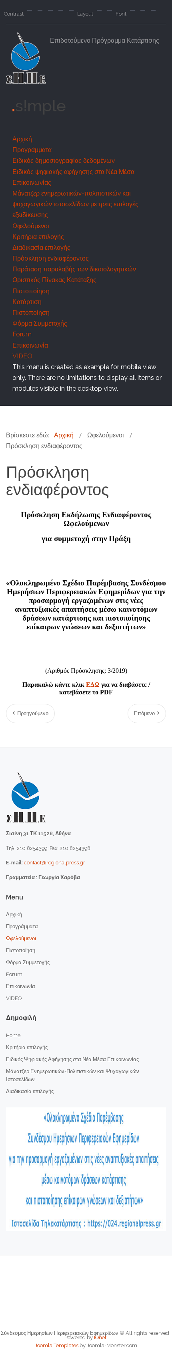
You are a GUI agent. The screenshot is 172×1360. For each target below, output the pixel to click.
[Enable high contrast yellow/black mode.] (71, 10)
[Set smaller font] (132, 10)
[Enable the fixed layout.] (99, 10)
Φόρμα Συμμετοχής (39, 323)
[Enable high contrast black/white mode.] (50, 10)
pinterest (100, 124)
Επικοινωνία (30, 345)
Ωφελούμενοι (30, 226)
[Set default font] (142, 10)
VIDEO (22, 356)
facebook (56, 124)
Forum (22, 334)
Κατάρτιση (27, 302)
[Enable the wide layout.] (109, 10)
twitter (78, 124)
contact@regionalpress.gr (54, 863)
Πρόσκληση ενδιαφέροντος (50, 258)
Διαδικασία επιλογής (41, 247)
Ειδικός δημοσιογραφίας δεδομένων (63, 160)
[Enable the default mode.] (29, 10)
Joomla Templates (56, 1345)
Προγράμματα (32, 150)
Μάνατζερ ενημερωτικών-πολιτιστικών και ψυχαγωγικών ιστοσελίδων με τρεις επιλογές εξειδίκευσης (75, 204)
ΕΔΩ (93, 684)
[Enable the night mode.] (40, 10)
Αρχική (22, 139)
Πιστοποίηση (31, 291)
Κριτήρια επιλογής (38, 237)
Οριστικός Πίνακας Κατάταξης (54, 280)
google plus (121, 124)
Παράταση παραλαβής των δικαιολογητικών (74, 269)
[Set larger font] (153, 10)
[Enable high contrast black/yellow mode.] (60, 10)
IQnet (100, 1337)
